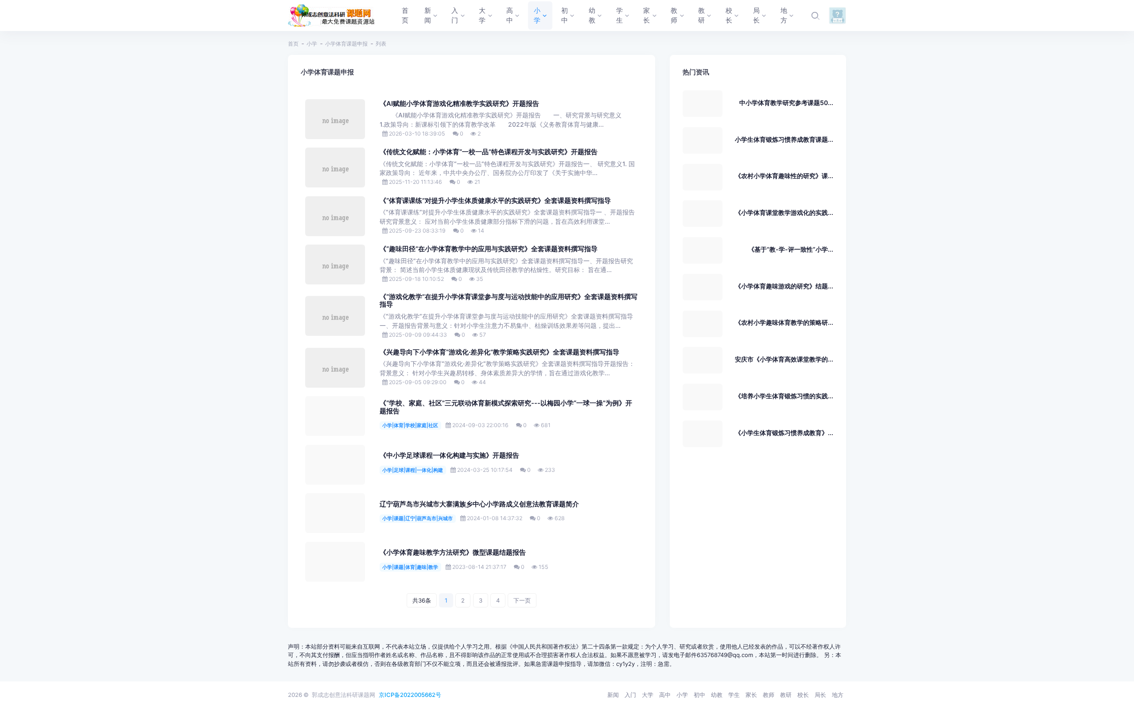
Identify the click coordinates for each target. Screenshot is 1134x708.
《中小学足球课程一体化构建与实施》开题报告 (449, 455)
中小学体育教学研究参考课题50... (786, 102)
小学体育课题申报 (346, 43)
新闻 (613, 694)
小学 (312, 43)
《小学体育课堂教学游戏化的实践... (784, 212)
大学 (647, 694)
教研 (786, 694)
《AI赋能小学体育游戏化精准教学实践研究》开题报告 (459, 104)
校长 (803, 694)
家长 (751, 694)
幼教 (716, 694)
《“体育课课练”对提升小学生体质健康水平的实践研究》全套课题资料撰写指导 (495, 201)
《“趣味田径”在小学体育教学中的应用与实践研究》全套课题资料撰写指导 (489, 249)
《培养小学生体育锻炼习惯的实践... (784, 396)
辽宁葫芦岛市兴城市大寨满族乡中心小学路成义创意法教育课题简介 (479, 504)
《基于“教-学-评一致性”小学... (790, 249)
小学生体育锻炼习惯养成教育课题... (784, 139)
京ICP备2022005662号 (410, 694)
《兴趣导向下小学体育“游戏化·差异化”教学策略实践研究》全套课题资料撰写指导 (499, 352)
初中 (699, 694)
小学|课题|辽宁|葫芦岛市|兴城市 (417, 518)
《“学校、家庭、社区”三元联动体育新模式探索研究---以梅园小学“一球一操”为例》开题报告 (506, 407)
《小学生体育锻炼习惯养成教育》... (784, 432)
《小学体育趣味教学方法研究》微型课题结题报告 (453, 552)
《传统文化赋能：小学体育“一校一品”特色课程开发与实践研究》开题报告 (489, 152)
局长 (820, 694)
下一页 (522, 600)
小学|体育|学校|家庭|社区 (410, 425)
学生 (734, 694)
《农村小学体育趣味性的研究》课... (784, 175)
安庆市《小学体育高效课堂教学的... (784, 359)
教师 (768, 694)
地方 (837, 694)
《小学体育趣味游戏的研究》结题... (784, 286)
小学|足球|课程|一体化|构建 (412, 470)
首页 (293, 43)
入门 (630, 694)
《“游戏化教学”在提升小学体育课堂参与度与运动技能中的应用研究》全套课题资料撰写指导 (508, 301)
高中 (665, 694)
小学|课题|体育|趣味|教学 (410, 567)
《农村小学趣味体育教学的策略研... (784, 322)
